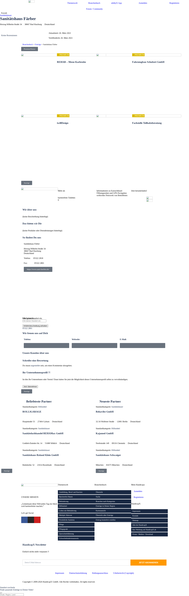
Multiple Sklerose (65, 515)
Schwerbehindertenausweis (69, 538)
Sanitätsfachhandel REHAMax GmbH (42, 433)
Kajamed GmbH (105, 433)
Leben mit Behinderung (67, 511)
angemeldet (35, 365)
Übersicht (99, 492)
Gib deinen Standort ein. (32, 318)
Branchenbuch (27, 44)
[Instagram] (31, 520)
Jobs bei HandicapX (139, 525)
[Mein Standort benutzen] (94, 323)
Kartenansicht (101, 511)
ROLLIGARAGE (31, 411)
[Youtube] (37, 520)
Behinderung (63, 501)
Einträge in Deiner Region (105, 506)
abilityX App (116, 3)
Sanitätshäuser (6, 15)
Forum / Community (94, 9)
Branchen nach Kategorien (105, 501)
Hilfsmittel (42, 407)
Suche (98, 497)
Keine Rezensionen (9, 35)
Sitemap (135, 520)
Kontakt (135, 516)
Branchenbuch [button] (94, 3)
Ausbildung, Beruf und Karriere (70, 492)
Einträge (38, 44)
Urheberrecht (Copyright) (123, 573)
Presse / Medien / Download (142, 534)
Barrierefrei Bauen (66, 497)
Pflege (61, 524)
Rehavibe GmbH (105, 411)
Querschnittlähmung (66, 534)
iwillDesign (62, 123)
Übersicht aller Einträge (104, 515)
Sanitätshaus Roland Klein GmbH (40, 455)
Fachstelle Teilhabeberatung (147, 123)
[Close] (1, 592)
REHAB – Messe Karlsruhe (71, 62)
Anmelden (143, 3)
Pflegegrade (63, 529)
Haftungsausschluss (100, 573)
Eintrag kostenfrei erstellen (105, 520)
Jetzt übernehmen (30, 387)
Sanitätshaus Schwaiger (108, 455)
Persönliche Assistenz (67, 520)
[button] (142, 345)
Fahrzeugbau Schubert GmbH (148, 62)
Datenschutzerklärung (78, 573)
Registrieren (174, 3)
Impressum (136, 511)
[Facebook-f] (24, 520)
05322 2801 (27, 328)
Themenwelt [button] (72, 3)
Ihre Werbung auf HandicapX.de (144, 530)
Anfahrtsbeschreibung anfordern (35, 326)
